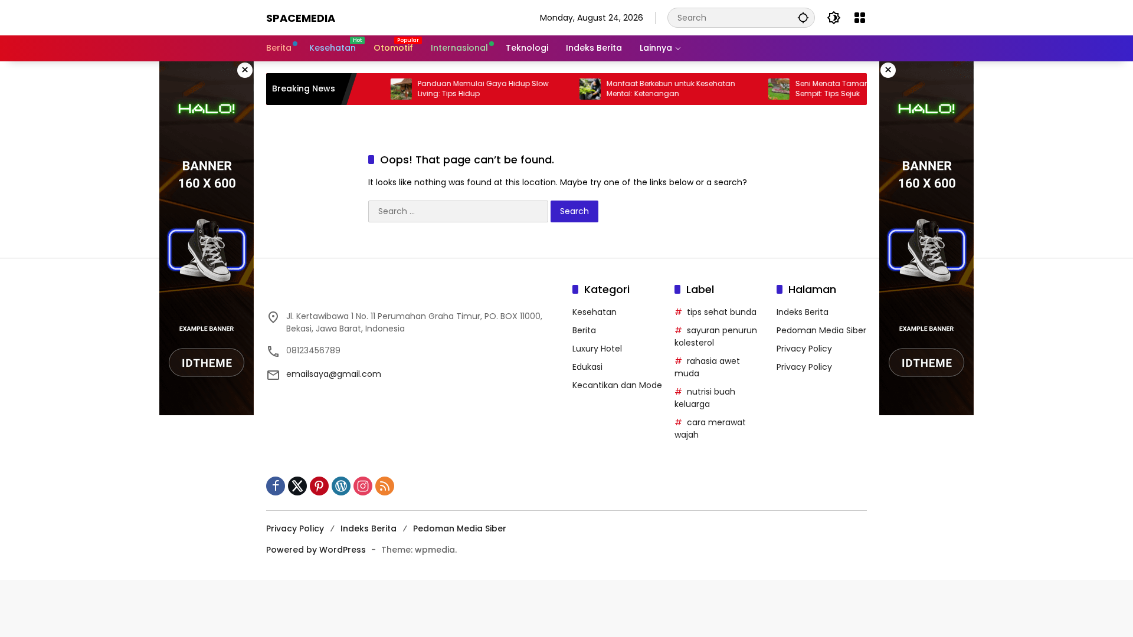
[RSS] (384, 486)
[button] (803, 17)
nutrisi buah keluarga (704, 398)
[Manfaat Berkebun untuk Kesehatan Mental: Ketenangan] (574, 89)
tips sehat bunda (722, 312)
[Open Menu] (860, 18)
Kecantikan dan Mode (617, 385)
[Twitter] (297, 486)
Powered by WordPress (316, 550)
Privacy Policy (804, 348)
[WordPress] (341, 486)
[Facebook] (275, 486)
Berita (584, 330)
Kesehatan (594, 312)
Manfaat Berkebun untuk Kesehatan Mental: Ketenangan (655, 88)
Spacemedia (300, 18)
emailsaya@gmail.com (333, 374)
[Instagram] (362, 486)
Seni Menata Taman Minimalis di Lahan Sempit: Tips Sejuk (852, 88)
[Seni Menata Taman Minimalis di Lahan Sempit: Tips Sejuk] (763, 89)
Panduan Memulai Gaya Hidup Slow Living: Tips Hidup (467, 88)
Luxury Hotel (597, 348)
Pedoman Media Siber (821, 330)
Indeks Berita (803, 312)
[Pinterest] (319, 486)
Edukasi (587, 367)
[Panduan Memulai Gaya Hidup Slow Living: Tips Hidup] (386, 89)
